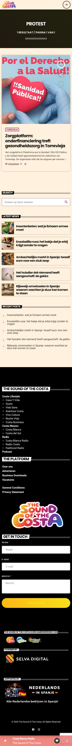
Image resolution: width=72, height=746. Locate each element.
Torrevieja (12, 129)
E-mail (5, 559)
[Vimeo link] (9, 5)
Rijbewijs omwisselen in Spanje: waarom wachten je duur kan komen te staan (42, 290)
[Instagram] (39, 729)
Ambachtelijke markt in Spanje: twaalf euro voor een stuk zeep (43, 259)
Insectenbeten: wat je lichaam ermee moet (42, 228)
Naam (5, 542)
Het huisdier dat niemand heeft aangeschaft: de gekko (37, 274)
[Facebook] (33, 729)
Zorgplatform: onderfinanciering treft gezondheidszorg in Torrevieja (35, 141)
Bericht (6, 576)
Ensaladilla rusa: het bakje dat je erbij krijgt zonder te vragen (42, 243)
